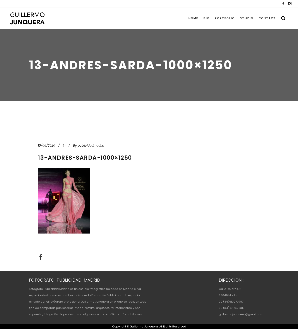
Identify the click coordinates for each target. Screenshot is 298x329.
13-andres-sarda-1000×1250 (85, 158)
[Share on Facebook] (41, 257)
